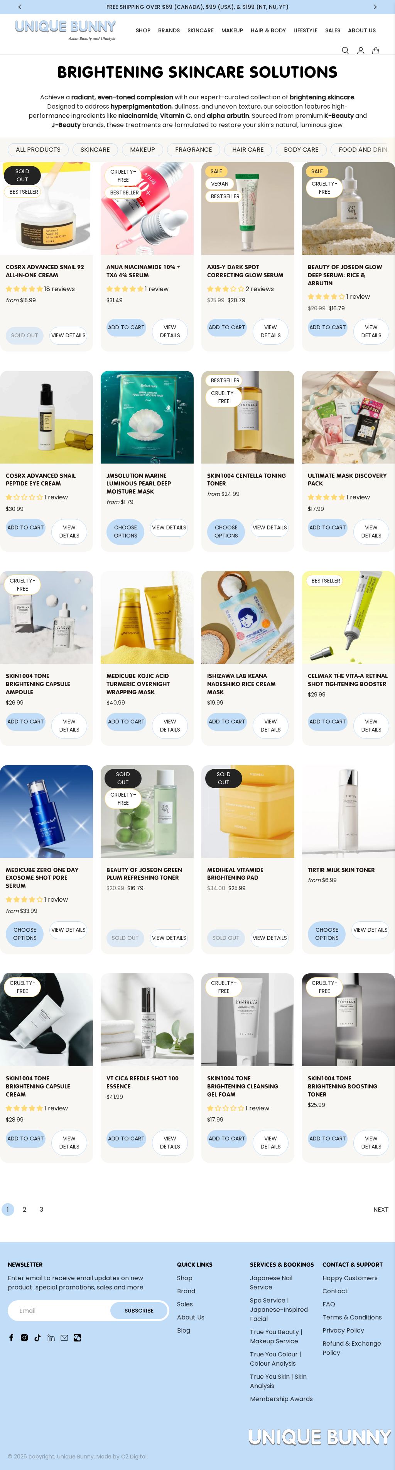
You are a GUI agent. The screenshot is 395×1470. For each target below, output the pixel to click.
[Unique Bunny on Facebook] (11, 1339)
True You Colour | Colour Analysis (275, 1359)
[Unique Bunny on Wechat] (77, 1339)
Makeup (142, 149)
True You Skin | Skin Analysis (278, 1381)
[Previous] (20, 7)
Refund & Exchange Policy (351, 1348)
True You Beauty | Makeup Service (276, 1337)
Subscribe (139, 1310)
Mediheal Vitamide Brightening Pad (235, 873)
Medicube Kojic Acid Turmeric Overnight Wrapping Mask (138, 683)
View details (68, 335)
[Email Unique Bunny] (64, 1339)
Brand (186, 1291)
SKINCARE (200, 30)
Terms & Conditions (352, 1317)
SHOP (143, 30)
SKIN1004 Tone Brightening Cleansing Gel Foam (242, 1086)
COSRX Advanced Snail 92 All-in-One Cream (45, 270)
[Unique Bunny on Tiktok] (37, 1339)
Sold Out (24, 335)
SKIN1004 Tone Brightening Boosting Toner (342, 1086)
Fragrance (193, 149)
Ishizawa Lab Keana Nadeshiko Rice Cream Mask (241, 683)
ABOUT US (362, 30)
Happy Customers (350, 1278)
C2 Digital (134, 1456)
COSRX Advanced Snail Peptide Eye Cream (41, 479)
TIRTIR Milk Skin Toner (341, 869)
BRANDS (169, 30)
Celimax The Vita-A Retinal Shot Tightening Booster (348, 679)
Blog (183, 1330)
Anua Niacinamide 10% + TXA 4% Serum (143, 270)
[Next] (375, 7)
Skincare (95, 149)
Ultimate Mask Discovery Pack (347, 479)
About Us (190, 1317)
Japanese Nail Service (271, 1283)
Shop (184, 1278)
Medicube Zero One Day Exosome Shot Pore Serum (42, 877)
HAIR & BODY (268, 30)
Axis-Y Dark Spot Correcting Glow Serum (245, 270)
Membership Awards (281, 1399)
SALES (332, 30)
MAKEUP (232, 30)
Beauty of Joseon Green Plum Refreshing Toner (144, 873)
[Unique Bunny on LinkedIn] (51, 1339)
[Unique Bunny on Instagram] (24, 1339)
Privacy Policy (343, 1330)
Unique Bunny (75, 1456)
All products (38, 149)
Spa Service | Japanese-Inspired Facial (279, 1309)
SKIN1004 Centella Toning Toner (246, 479)
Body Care (301, 149)
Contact (335, 1291)
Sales (185, 1304)
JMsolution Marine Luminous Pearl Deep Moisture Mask (138, 483)
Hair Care (248, 149)
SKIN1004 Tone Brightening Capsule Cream (38, 1086)
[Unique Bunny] (65, 30)
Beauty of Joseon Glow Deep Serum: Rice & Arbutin (345, 274)
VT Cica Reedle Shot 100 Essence (142, 1082)
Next (381, 1209)
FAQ (328, 1304)
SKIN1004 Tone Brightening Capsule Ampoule (38, 683)
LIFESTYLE (305, 30)
